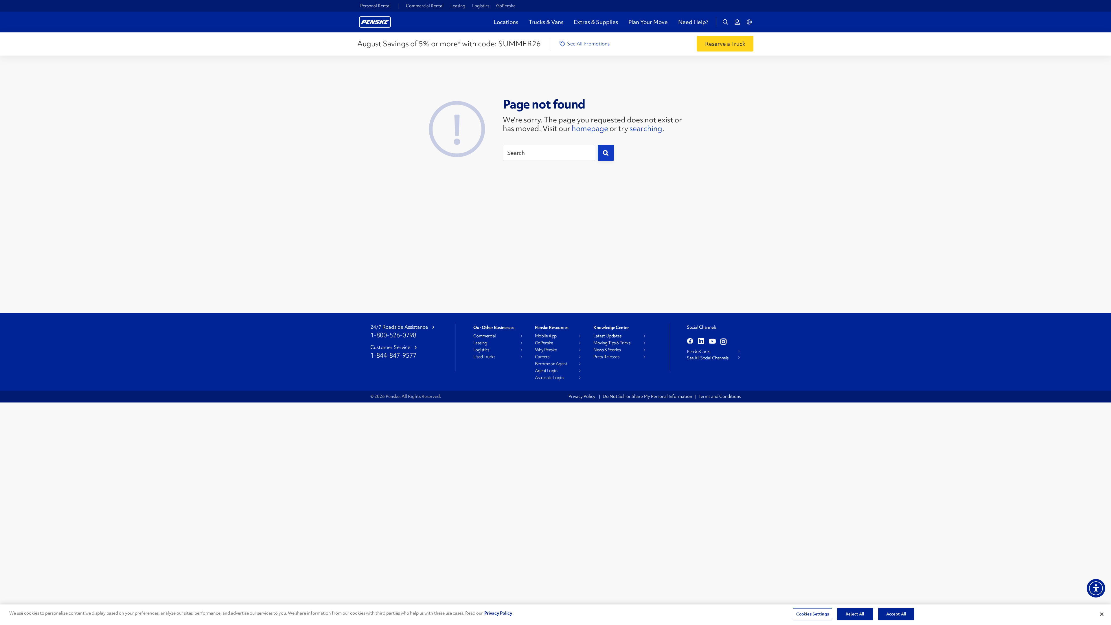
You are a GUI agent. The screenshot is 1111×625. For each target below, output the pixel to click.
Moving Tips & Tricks (611, 343)
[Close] (1101, 614)
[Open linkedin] (701, 341)
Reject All (855, 614)
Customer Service (390, 347)
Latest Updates (607, 336)
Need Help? (693, 22)
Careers (542, 356)
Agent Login (546, 370)
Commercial (484, 336)
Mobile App (546, 336)
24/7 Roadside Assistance (399, 327)
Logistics (480, 6)
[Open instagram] (723, 341)
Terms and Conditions (719, 396)
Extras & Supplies (596, 22)
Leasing (457, 6)
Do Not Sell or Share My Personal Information (647, 396)
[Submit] (606, 153)
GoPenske (506, 6)
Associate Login (549, 377)
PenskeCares (698, 351)
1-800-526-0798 (393, 335)
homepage (590, 128)
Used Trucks (484, 356)
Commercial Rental (425, 6)
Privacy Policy (582, 396)
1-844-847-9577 (393, 355)
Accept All (896, 614)
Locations (506, 22)
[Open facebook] (690, 341)
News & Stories (607, 350)
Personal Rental (375, 6)
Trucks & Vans (546, 22)
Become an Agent (551, 363)
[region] (555, 614)
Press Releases (606, 356)
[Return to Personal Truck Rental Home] (375, 21)
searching (646, 128)
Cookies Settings (812, 614)
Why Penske (546, 350)
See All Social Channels (708, 358)
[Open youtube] (712, 341)
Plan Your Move (648, 22)
